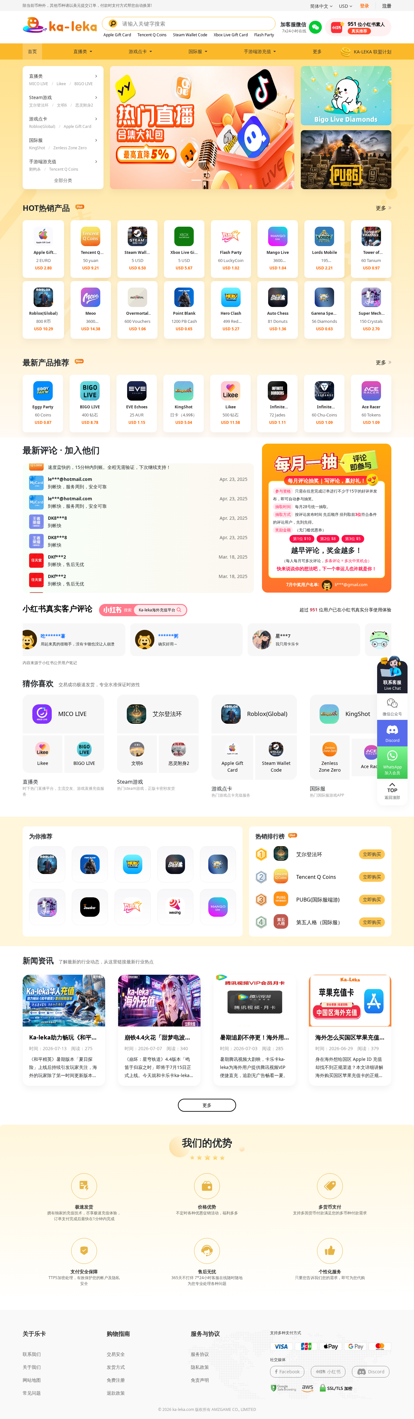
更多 (317, 51)
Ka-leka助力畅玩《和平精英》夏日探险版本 (63, 1037)
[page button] (196, 180)
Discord (376, 1371)
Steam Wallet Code (190, 35)
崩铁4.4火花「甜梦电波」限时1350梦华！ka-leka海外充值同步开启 (159, 1037)
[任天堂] (36, 556)
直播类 (80, 51)
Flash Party (264, 35)
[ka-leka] (60, 25)
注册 (386, 6)
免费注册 (116, 1380)
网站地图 (32, 1380)
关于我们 (32, 1367)
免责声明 (200, 1380)
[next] (281, 127)
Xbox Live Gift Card (231, 35)
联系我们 (32, 1354)
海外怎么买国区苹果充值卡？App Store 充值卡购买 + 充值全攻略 (347, 1037)
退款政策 (116, 1393)
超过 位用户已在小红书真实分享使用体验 (345, 610)
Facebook (289, 1371)
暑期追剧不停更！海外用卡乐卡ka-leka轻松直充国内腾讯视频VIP (254, 1037)
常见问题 (32, 1393)
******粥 (156, 636)
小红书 (334, 1371)
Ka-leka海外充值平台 (157, 610)
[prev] (124, 127)
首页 (32, 51)
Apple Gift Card (117, 35)
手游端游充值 (258, 51)
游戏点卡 (138, 51)
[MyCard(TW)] (36, 478)
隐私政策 (200, 1367)
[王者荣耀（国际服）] (36, 517)
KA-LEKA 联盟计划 (372, 52)
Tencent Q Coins (152, 35)
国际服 (196, 51)
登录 (364, 6)
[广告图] (202, 130)
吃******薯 (40, 636)
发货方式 (116, 1367)
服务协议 (200, 1354)
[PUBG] (346, 159)
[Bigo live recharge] (346, 95)
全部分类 (63, 180)
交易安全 (116, 1354)
